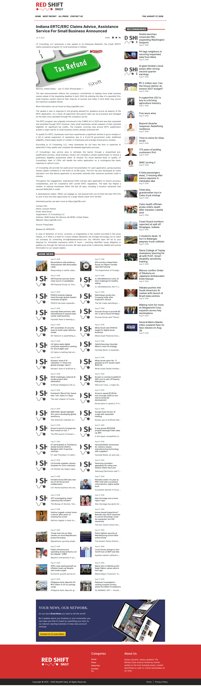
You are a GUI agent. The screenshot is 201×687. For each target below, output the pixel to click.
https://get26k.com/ (75, 106)
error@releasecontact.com (75, 239)
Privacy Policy (161, 682)
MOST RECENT (50, 16)
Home (93, 659)
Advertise (95, 665)
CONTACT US (76, 16)
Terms (149, 682)
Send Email (47, 211)
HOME (38, 16)
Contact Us (94, 669)
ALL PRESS (63, 16)
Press (93, 662)
